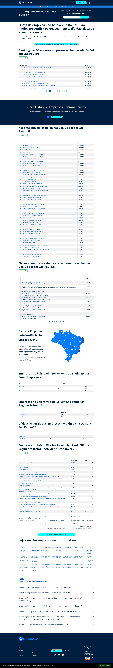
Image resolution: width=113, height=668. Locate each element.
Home (20, 647)
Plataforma (45, 2)
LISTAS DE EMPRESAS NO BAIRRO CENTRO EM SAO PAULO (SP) (56, 549)
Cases (33, 650)
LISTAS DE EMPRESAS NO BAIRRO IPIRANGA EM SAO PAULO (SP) (67, 558)
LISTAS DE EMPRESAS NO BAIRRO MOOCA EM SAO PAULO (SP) (78, 558)
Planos (50, 2)
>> (65, 91)
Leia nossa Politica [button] (48, 665)
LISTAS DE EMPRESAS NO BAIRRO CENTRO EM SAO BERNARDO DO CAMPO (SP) (34, 567)
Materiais (71, 2)
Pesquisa (21, 653)
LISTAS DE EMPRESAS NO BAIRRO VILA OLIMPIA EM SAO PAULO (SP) (34, 559)
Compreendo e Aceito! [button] (105, 665)
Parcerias (65, 2)
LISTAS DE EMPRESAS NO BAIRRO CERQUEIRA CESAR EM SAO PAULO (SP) (24, 567)
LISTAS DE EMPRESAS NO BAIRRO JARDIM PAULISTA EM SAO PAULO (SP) (89, 550)
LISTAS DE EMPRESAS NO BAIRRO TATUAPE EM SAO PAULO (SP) (89, 559)
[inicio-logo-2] (25, 2)
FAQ (33, 653)
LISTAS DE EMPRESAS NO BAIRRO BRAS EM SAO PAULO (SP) (67, 549)
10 (62, 91)
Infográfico (21, 655)
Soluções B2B (57, 2)
